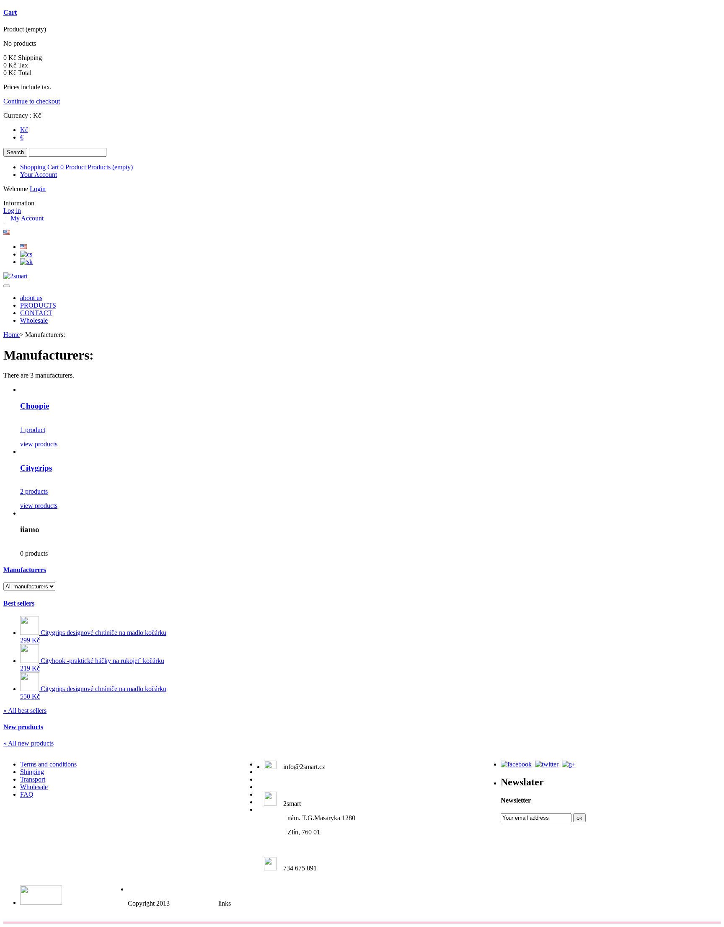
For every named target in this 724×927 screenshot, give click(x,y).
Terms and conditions (48, 764)
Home (11, 334)
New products (23, 726)
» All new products (28, 743)
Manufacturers (24, 569)
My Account (27, 218)
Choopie (34, 405)
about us (31, 297)
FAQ (27, 794)
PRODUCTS (38, 305)
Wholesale (34, 320)
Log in (12, 210)
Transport (32, 779)
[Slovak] (26, 261)
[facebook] (516, 764)
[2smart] (15, 276)
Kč (24, 129)
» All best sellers (25, 710)
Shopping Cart (76, 167)
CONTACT (36, 312)
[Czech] (26, 254)
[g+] (569, 764)
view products (38, 444)
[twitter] (547, 764)
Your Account (38, 174)
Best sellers (18, 603)
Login (38, 188)
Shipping (32, 771)
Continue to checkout (31, 101)
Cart (10, 12)
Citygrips (36, 468)
